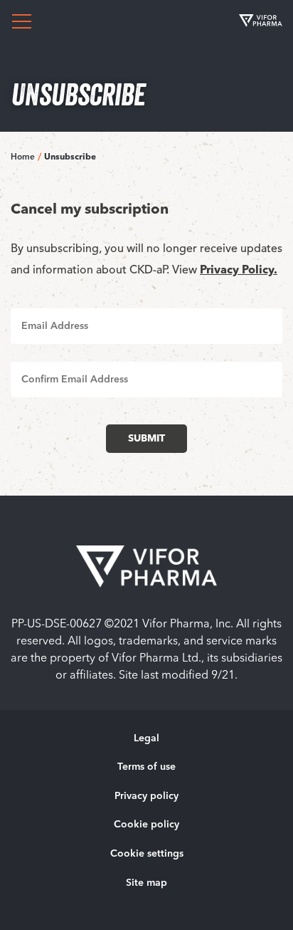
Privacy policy (146, 796)
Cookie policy (146, 825)
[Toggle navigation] (21, 21)
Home (23, 157)
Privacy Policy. (238, 270)
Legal (146, 738)
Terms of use (146, 767)
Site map (146, 883)
